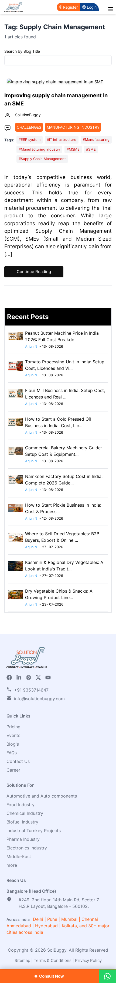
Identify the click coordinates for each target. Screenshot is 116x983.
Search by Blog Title (22, 51)
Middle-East (18, 856)
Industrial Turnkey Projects (33, 830)
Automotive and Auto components (41, 796)
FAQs (11, 752)
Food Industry (20, 804)
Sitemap (22, 960)
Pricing (13, 726)
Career (13, 770)
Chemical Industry (24, 813)
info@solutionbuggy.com (39, 698)
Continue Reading (34, 271)
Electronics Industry (26, 848)
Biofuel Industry (22, 822)
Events (13, 735)
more (11, 865)
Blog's (12, 744)
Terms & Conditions (52, 960)
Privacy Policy (88, 960)
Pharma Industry (23, 839)
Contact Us (18, 761)
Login (92, 7)
